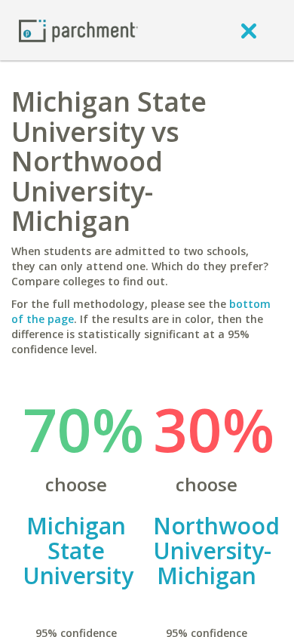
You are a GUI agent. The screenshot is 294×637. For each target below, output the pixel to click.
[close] (249, 30)
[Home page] (78, 30)
